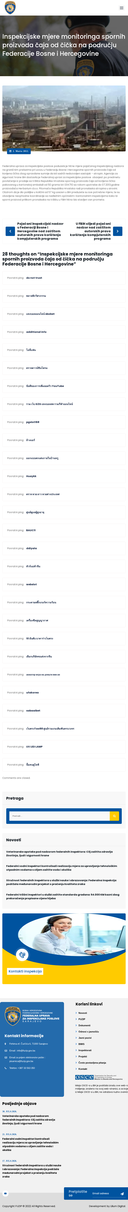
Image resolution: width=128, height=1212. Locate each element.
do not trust (34, 278)
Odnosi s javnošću (89, 1031)
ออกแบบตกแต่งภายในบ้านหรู (42, 458)
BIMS (81, 1044)
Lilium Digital (117, 1206)
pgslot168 (32, 422)
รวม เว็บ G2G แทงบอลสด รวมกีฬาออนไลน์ (49, 404)
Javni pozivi (85, 1038)
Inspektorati (85, 1050)
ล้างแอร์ (30, 440)
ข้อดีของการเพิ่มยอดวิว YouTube (45, 386)
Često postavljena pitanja (92, 1062)
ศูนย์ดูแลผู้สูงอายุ (35, 512)
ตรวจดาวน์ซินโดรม (37, 368)
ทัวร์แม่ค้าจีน (33, 566)
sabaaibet (33, 710)
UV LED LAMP (34, 746)
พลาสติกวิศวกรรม (36, 296)
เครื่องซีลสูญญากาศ (37, 620)
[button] (121, 8)
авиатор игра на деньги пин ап (43, 674)
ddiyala (31, 548)
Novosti (83, 1013)
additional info (36, 332)
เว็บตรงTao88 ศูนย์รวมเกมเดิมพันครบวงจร (50, 728)
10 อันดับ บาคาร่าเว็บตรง (39, 638)
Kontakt (83, 1069)
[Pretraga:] (64, 816)
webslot (31, 584)
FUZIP (82, 1019)
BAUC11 (31, 530)
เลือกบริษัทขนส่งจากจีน (39, 656)
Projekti (83, 1056)
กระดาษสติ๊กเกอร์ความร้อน (41, 602)
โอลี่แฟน (31, 350)
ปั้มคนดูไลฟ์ (32, 764)
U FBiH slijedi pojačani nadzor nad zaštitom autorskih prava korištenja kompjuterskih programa (90, 231)
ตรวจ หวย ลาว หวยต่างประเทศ (42, 494)
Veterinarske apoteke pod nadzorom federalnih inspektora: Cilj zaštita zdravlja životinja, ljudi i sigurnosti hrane (59, 853)
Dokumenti (84, 1025)
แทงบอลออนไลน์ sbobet (40, 314)
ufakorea (32, 692)
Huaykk (31, 476)
